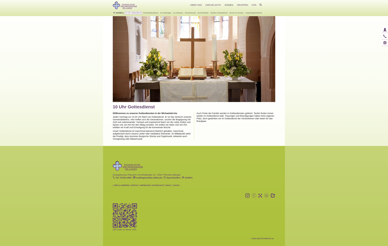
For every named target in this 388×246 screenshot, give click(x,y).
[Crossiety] (259, 196)
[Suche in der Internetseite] (260, 5)
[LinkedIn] (266, 196)
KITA (254, 5)
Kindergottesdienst (150, 13)
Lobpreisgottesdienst (253, 13)
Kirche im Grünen (236, 13)
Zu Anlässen (178, 13)
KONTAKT (135, 185)
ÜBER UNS (196, 5)
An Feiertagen (165, 13)
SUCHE (176, 185)
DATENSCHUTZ (158, 185)
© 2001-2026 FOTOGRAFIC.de (262, 238)
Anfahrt (188, 177)
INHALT (169, 185)
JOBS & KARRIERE (121, 185)
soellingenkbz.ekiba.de (148, 177)
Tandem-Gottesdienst (219, 13)
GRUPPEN (242, 5)
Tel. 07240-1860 (123, 177)
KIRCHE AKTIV (213, 5)
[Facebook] (253, 196)
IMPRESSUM (145, 185)
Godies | (119, 13)
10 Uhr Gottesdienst (133, 13)
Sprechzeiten (173, 177)
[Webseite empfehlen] (272, 196)
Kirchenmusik (190, 13)
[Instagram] (247, 196)
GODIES (229, 5)
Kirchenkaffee (203, 13)
